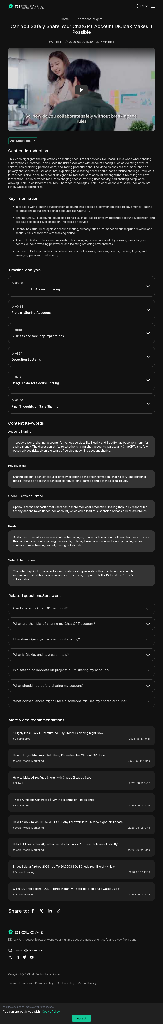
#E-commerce (21, 738)
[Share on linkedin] (17, 957)
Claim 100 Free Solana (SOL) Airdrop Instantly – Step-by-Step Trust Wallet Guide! (66, 888)
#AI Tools (55, 41)
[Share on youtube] (32, 957)
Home (65, 19)
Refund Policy (87, 983)
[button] (142, 6)
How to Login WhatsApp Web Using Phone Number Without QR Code (59, 755)
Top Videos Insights (89, 19)
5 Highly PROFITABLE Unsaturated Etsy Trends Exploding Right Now (58, 733)
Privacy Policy (44, 983)
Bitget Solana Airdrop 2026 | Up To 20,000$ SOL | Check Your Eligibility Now (64, 866)
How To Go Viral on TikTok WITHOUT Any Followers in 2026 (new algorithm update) (68, 822)
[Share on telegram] (24, 957)
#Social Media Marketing (28, 760)
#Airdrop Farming (23, 872)
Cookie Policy (66, 983)
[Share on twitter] (10, 957)
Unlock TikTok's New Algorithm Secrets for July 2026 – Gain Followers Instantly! (65, 844)
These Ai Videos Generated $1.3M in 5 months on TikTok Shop (54, 799)
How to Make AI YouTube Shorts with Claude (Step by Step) (53, 777)
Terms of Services (20, 983)
